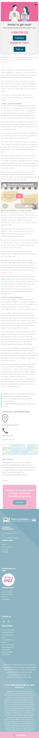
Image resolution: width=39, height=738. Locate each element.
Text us (19, 49)
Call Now (19, 38)
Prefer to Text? (19, 43)
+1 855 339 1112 (19, 32)
